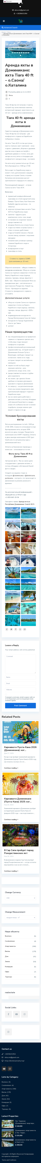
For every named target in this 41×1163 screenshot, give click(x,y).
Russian (9, 1)
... (25, 762)
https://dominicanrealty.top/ (14, 1061)
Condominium (10, 941)
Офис (7, 972)
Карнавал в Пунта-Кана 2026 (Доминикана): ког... (20, 749)
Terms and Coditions (9, 1160)
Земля (7, 961)
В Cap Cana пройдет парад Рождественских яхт (18, 852)
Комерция (9, 967)
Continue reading (10, 768)
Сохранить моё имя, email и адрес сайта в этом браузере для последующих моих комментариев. (20, 699)
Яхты (11, 95)
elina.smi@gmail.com (12, 1057)
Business (8, 936)
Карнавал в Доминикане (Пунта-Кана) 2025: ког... (18, 800)
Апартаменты (10, 946)
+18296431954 (21, 13)
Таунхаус (8, 977)
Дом (6, 956)
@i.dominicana (18, 476)
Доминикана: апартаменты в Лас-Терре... (25, 1131)
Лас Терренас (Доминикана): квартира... (25, 1122)
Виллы (7, 951)
